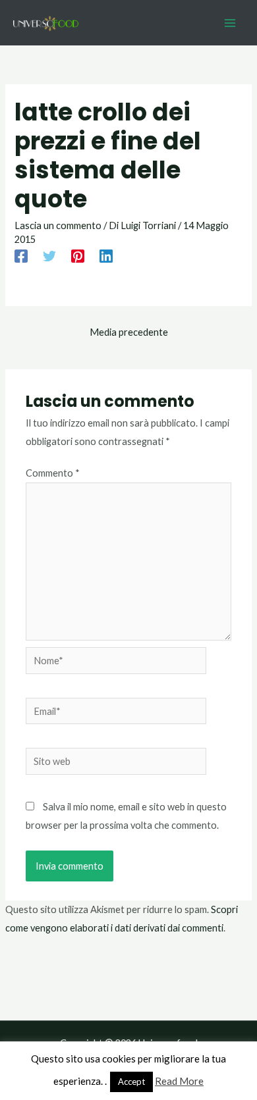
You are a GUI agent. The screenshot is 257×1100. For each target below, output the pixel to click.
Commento (53, 473)
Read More (179, 1081)
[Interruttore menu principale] (230, 23)
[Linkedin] (106, 256)
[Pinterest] (77, 256)
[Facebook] (21, 256)
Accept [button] (131, 1081)
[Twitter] (49, 256)
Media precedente (129, 332)
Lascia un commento (57, 225)
